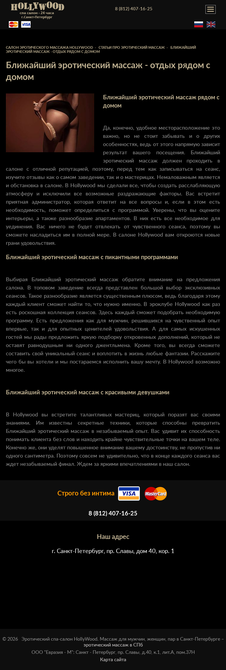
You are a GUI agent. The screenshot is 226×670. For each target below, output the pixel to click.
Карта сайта (113, 659)
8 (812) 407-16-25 (133, 9)
